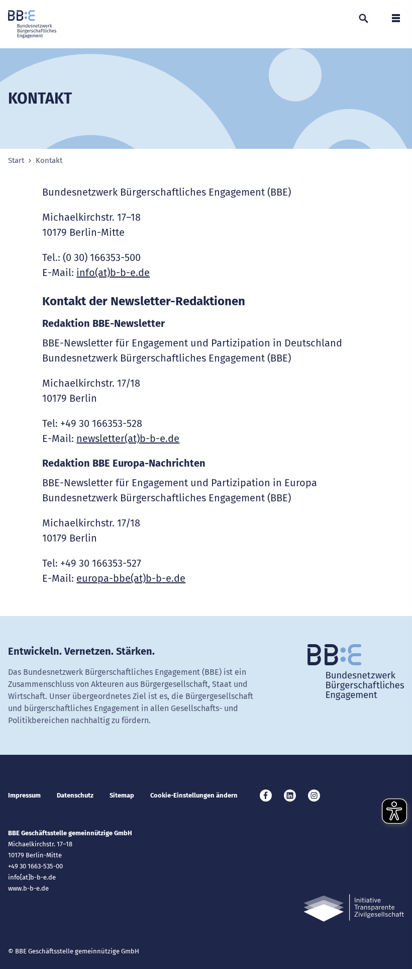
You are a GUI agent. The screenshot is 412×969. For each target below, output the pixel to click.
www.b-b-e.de (28, 888)
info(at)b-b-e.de (113, 273)
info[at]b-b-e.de (32, 877)
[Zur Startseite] (32, 24)
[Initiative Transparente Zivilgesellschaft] (353, 908)
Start (16, 160)
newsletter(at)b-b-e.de (127, 438)
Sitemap (122, 795)
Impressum (24, 795)
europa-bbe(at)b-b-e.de (130, 578)
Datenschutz (75, 795)
